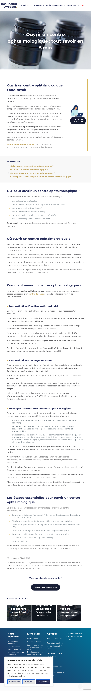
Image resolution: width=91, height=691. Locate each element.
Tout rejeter (28, 682)
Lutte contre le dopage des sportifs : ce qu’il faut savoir (19, 609)
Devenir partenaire (34, 642)
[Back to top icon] (80, 686)
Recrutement (32, 639)
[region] (28, 672)
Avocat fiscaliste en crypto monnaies (15, 648)
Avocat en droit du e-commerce (16, 653)
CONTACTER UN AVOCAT (78, 121)
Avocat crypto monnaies (13, 642)
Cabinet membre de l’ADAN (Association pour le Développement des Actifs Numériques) (35, 649)
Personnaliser (14, 682)
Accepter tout (43, 682)
